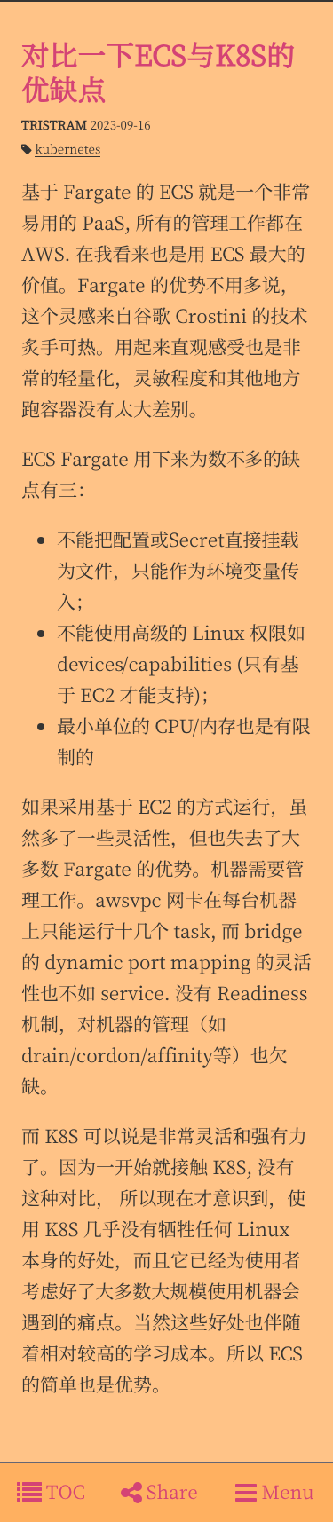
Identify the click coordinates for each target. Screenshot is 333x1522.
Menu (285, 1492)
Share (170, 1492)
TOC (63, 1492)
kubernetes (67, 148)
